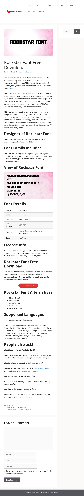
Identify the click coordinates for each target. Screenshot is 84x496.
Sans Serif (31, 11)
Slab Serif (42, 11)
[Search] (77, 31)
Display (49, 5)
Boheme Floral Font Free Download (18, 410)
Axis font (10, 88)
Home (30, 5)
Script (38, 5)
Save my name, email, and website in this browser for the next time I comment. (29, 472)
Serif (71, 5)
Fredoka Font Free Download (16, 407)
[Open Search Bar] (29, 17)
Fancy (61, 5)
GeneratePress (53, 493)
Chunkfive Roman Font (43, 368)
